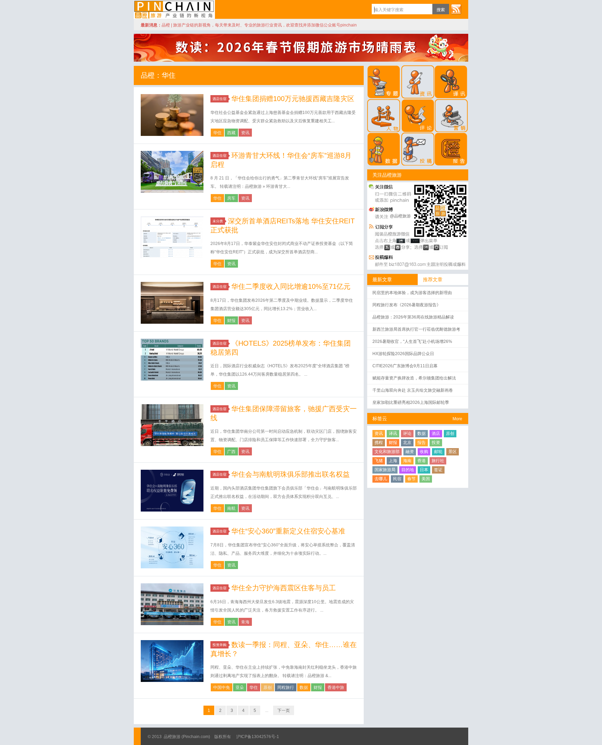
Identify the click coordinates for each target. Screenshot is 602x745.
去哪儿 (381, 478)
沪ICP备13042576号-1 (257, 736)
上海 (393, 460)
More (457, 418)
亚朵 (240, 687)
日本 (424, 469)
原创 (267, 687)
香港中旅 (335, 687)
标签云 (379, 418)
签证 (438, 469)
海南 (407, 460)
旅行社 (438, 460)
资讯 (245, 132)
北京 (407, 442)
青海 (245, 622)
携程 (379, 442)
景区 (452, 451)
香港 (421, 460)
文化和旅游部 (387, 451)
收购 (424, 451)
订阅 (456, 9)
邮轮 (438, 451)
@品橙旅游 (400, 216)
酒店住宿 (219, 99)
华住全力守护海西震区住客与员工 (283, 588)
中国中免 (221, 687)
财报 (231, 320)
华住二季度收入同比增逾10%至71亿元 (290, 286)
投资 (436, 442)
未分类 (218, 221)
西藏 (231, 132)
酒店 (436, 433)
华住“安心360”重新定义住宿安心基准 (288, 531)
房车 (231, 198)
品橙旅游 (174, 9)
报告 (421, 442)
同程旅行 (285, 687)
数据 (304, 687)
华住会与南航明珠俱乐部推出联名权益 (290, 474)
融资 (410, 451)
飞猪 (379, 460)
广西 (231, 451)
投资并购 (219, 645)
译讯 (393, 433)
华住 (217, 132)
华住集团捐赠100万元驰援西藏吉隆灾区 (292, 98)
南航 (231, 508)
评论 (407, 433)
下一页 (283, 710)
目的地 (407, 469)
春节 (411, 478)
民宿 (397, 478)
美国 (426, 478)
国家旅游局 (385, 469)
